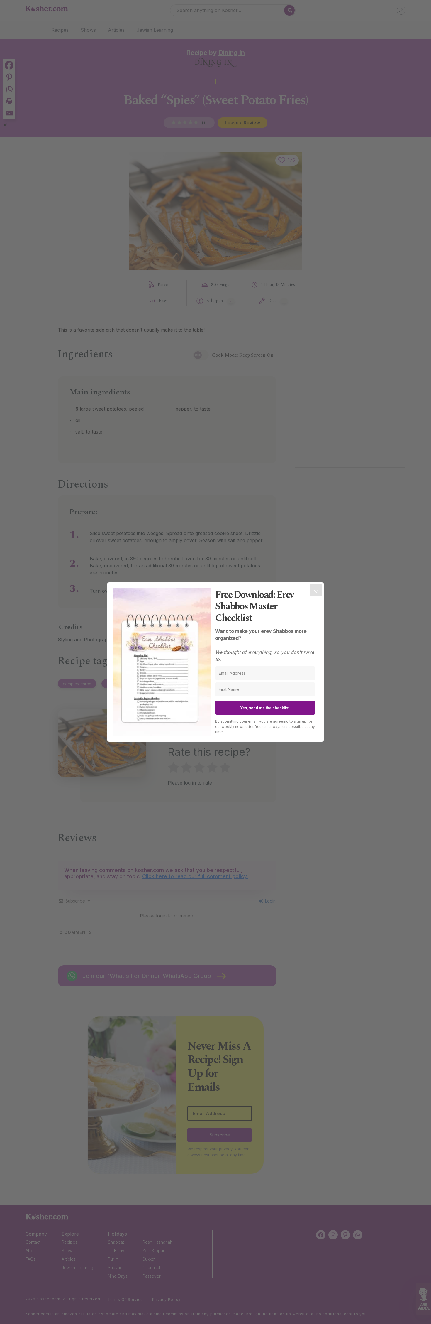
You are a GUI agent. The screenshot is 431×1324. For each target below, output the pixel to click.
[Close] (316, 590)
